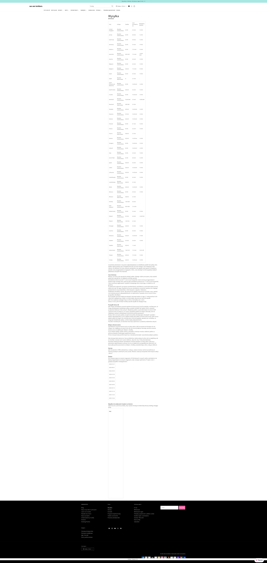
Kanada (111, 421)
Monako (111, 455)
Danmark (111, 425)
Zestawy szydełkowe (87, 533)
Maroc (110, 452)
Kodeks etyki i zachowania (141, 516)
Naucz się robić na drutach (89, 509)
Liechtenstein (112, 445)
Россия (111, 479)
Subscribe (182, 507)
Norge (110, 469)
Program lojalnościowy (114, 514)
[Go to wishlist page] (129, 6)
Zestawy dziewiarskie (87, 531)
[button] (61, 10)
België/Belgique (113, 418)
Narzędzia (83, 10)
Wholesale (137, 509)
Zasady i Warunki (139, 517)
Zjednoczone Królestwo (115, 489)
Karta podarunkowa (86, 537)
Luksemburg (112, 448)
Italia (110, 442)
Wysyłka (110, 507)
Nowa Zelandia (113, 462)
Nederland (111, 459)
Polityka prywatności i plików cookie (144, 514)
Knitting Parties (85, 522)
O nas (135, 507)
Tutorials (98, 10)
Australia (111, 414)
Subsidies (136, 522)
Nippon (111, 465)
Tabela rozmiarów (113, 516)
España (111, 435)
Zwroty (110, 509)
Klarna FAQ (137, 519)
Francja (111, 428)
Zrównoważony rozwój (87, 517)
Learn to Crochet (86, 512)
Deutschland (112, 431)
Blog (82, 507)
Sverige (111, 486)
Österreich (111, 472)
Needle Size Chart (86, 514)
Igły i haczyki (84, 535)
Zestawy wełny (74, 10)
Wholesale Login (138, 512)
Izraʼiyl (110, 438)
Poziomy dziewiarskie (114, 517)
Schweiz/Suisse (113, 482)
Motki (66, 10)
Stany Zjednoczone (114, 493)
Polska (110, 476)
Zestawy (60, 10)
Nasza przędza (85, 516)
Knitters (83, 519)
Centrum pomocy (149, 300)
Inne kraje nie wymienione (115, 496)
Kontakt (110, 512)
